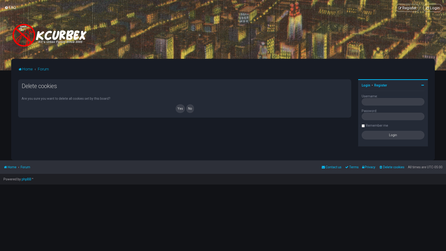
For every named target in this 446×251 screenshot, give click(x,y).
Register (380, 85)
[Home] (51, 35)
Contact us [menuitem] (333, 167)
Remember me (377, 125)
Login (366, 85)
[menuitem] (10, 7)
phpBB (26, 179)
